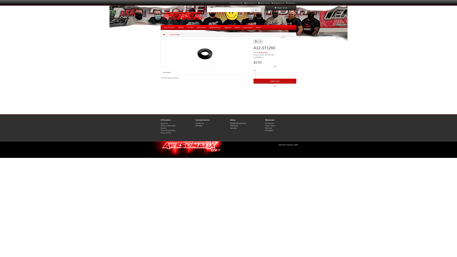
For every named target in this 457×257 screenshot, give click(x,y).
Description (167, 72)
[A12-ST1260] (205, 53)
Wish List (268, 128)
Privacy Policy (166, 133)
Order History (270, 126)
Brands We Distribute (238, 123)
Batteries (227, 27)
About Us (164, 123)
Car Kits (190, 27)
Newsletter (269, 130)
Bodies (237, 27)
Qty (254, 70)
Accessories (247, 27)
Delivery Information (168, 126)
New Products (169, 27)
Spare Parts (201, 27)
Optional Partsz (215, 27)
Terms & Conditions (168, 130)
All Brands (234, 126)
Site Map (199, 126)
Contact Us (200, 123)
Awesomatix (263, 52)
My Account (269, 123)
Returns (164, 128)
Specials (233, 128)
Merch (258, 27)
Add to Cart (275, 81)
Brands (181, 27)
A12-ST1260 (175, 35)
